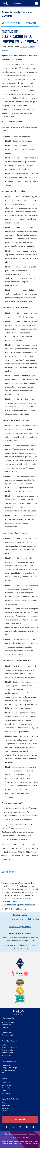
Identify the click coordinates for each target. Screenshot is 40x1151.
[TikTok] (33, 1127)
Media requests (6, 1093)
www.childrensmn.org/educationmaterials (18, 904)
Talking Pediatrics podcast (9, 1070)
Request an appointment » (20, 926)
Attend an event (6, 1105)
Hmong (31, 47)
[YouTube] (26, 1127)
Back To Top (9, 872)
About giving (5, 1108)
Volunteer (4, 1103)
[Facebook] (7, 1127)
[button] (36, 3)
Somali (5, 50)
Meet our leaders (6, 1085)
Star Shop (4, 1110)
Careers (4, 1090)
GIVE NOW (18, 1119)
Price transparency (7, 1032)
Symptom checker (6, 1025)
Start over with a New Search (19, 23)
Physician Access (6, 1065)
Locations (4, 1045)
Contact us (32, 1134)
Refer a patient (6, 1073)
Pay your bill (5, 1027)
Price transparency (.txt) (8, 1035)
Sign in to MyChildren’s (8, 1022)
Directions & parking (7, 1050)
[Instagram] (20, 1127)
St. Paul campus (6, 1055)
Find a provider (6, 1030)
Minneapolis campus (7, 1052)
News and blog (6, 1088)
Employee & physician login (9, 1068)
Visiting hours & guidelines (9, 1047)
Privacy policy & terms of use (18, 1134)
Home (6, 1134)
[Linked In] (13, 1127)
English (23, 47)
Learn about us (6, 1083)
